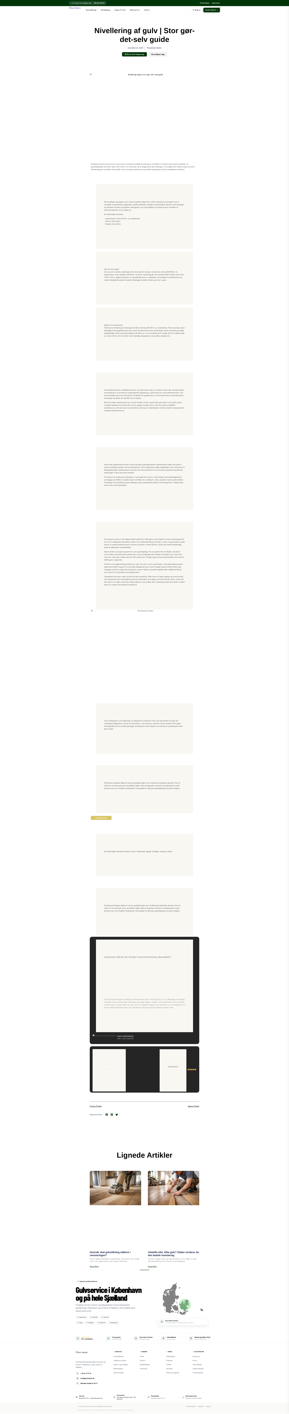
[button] (106, 1114)
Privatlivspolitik (198, 1373)
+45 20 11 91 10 (99, 3)
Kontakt (208, 1406)
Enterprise (143, 1369)
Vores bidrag (197, 1364)
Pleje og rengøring (172, 1373)
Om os (195, 1360)
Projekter (169, 1360)
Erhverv (142, 1360)
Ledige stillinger (198, 1369)
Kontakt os (196, 1356)
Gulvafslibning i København (99, 1410)
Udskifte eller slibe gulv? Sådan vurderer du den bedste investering (173, 1254)
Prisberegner (205, 3)
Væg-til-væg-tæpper (120, 1364)
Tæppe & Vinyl (119, 10)
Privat (142, 1356)
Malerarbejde (118, 1369)
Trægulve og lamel (119, 1360)
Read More (94, 1267)
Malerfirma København (113, 1410)
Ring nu (197, 10)
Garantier (169, 1369)
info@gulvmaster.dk (87, 1378)
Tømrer (146, 10)
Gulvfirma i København (84, 1410)
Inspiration (216, 3)
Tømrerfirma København (127, 1410)
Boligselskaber (145, 1364)
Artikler (168, 1364)
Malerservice (134, 10)
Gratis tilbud (210, 10)
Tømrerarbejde (118, 1373)
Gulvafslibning (91, 10)
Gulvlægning (105, 10)
